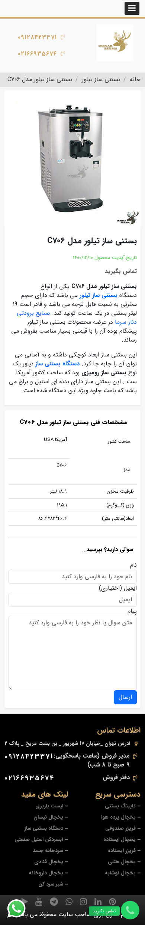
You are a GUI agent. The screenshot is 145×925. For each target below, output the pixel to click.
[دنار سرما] (115, 42)
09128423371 (37, 37)
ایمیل (130, 588)
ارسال (125, 697)
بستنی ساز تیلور (98, 295)
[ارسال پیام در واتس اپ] (20, 908)
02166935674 (37, 53)
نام (133, 565)
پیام (132, 611)
